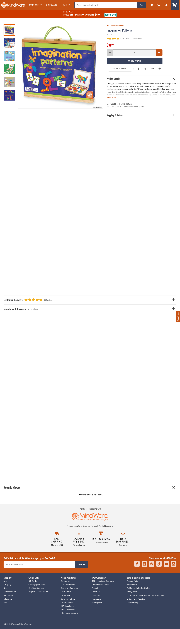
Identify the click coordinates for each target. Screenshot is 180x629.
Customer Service (68, 584)
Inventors (96, 595)
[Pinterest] (151, 564)
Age (5, 581)
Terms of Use (132, 584)
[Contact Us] (158, 5)
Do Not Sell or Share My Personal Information (145, 595)
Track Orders (66, 591)
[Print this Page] (159, 68)
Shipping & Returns (115, 115)
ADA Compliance (67, 606)
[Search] (141, 5)
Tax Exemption (67, 602)
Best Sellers (8, 595)
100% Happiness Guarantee (103, 581)
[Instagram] (173, 564)
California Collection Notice (138, 588)
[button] (60, 66)
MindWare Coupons (36, 588)
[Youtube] (166, 564)
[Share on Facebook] (138, 68)
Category (7, 584)
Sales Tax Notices (68, 599)
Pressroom (96, 599)
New (5, 588)
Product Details (113, 78)
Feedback (177, 316)
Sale (5, 602)
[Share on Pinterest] (145, 68)
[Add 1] (159, 52)
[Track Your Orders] (152, 5)
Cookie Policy (132, 602)
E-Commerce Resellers (136, 599)
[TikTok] (159, 564)
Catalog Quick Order (36, 584)
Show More (111, 97)
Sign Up (81, 564)
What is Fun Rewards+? (70, 613)
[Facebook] (137, 564)
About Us (95, 588)
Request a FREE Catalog (38, 591)
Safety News (132, 591)
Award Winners (10, 591)
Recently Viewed (12, 487)
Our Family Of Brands (100, 584)
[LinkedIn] (144, 564)
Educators (8, 599)
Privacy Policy (133, 581)
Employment (97, 602)
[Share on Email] (152, 68)
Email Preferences (68, 609)
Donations (96, 591)
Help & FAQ (65, 595)
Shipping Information (69, 588)
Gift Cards (32, 581)
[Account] (166, 5)
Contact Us (65, 581)
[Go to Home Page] (108, 25)
